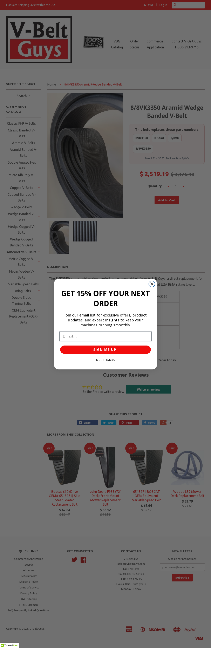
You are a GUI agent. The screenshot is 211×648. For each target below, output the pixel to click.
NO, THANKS (105, 360)
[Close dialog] (152, 284)
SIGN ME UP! (105, 349)
